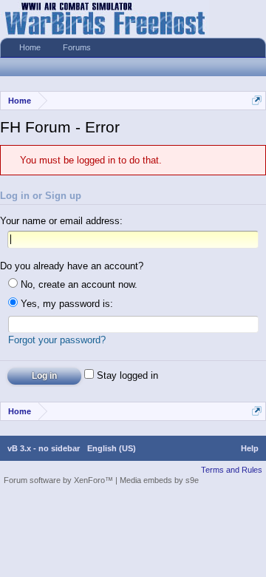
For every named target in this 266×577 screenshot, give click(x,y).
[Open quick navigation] (257, 100)
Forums (77, 47)
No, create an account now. (77, 284)
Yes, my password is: (65, 303)
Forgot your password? (57, 339)
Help (250, 448)
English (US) (111, 448)
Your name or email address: (61, 220)
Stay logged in (126, 375)
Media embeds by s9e (159, 480)
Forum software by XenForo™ (59, 480)
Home (30, 47)
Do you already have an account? (71, 265)
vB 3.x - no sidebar (43, 448)
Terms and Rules (231, 469)
